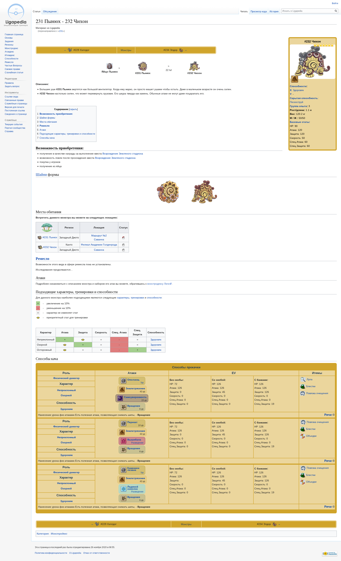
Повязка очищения (317, 393)
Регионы (9, 45)
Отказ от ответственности (96, 553)
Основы (9, 38)
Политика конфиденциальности (51, 553)
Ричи (328, 414)
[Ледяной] (123, 488)
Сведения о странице (16, 114)
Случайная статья (14, 72)
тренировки (137, 297)
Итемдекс (10, 55)
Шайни (41, 174)
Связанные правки (14, 100)
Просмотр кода (259, 11)
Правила (9, 83)
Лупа (309, 379)
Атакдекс (9, 51)
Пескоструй (296, 102)
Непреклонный (66, 390)
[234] (181, 50)
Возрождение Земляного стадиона (122, 153)
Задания (9, 41)
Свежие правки (12, 69)
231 (61, 31)
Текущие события (14, 124)
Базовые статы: (300, 122)
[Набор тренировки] (38, 317)
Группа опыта (298, 106)
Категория (43, 533)
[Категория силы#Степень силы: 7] (319, 44)
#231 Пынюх (50, 237)
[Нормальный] (123, 406)
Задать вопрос (12, 86)
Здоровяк (298, 90)
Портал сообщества (15, 128)
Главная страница (14, 34)
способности (154, 297)
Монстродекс (59, 533)
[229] (70, 50)
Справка (9, 131)
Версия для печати (14, 107)
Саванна (99, 239)
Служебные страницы (16, 103)
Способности (298, 86)
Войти (335, 3)
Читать (244, 11)
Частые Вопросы (13, 65)
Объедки (311, 435)
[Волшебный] (123, 440)
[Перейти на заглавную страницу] (15, 14)
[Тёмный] (120, 398)
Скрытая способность (304, 98)
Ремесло (42, 258)
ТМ (142, 383)
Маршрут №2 (99, 235)
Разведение (137, 443)
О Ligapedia (75, 553)
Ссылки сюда (11, 96)
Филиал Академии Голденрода (99, 244)
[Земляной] (295, 78)
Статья (36, 11)
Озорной (66, 395)
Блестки (310, 386)
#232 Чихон (50, 246)
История (274, 11)
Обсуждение (50, 11)
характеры (123, 297)
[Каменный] (123, 380)
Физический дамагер (66, 378)
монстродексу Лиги (158, 283)
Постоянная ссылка (15, 110)
